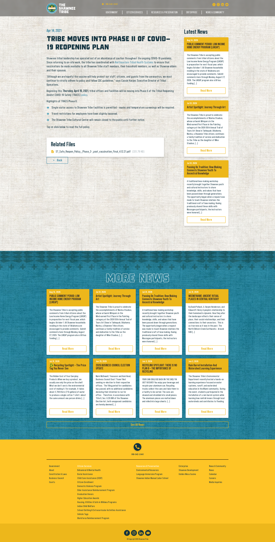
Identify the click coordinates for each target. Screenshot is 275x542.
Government (112, 12)
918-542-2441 (112, 4)
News (211, 470)
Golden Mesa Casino (187, 474)
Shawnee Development (189, 470)
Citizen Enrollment (85, 482)
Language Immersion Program (149, 474)
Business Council (56, 478)
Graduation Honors (85, 494)
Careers (212, 478)
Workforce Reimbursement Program (93, 518)
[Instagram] (218, 4)
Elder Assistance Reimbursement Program (96, 490)
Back (59, 160)
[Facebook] (214, 4)
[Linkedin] (222, 4)
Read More (206, 90)
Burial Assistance (85, 474)
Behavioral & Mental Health (89, 470)
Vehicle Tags (82, 514)
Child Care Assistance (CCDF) (89, 478)
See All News (137, 424)
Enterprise (191, 12)
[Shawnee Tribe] (62, 8)
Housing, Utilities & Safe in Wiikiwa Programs (97, 502)
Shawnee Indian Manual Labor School (152, 478)
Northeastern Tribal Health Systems (134, 62)
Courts (52, 482)
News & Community (215, 12)
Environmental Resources (147, 470)
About (51, 470)
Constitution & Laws (58, 474)
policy (84, 95)
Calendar (213, 474)
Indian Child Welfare (86, 506)
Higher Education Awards (88, 498)
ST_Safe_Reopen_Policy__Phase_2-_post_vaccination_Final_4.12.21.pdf (100, 151)
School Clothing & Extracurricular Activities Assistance (101, 510)
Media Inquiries (215, 482)
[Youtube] (226, 4)
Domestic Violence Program (89, 486)
